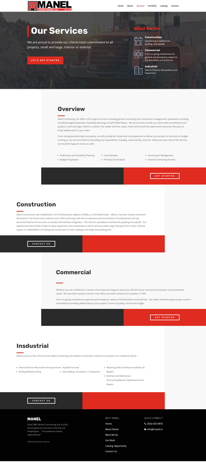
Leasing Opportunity (116, 445)
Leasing (163, 6)
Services (140, 6)
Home (120, 6)
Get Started (165, 176)
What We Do (111, 434)
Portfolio (152, 6)
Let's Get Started (45, 60)
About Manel (111, 429)
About (130, 6)
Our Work (110, 440)
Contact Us (41, 244)
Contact (175, 6)
